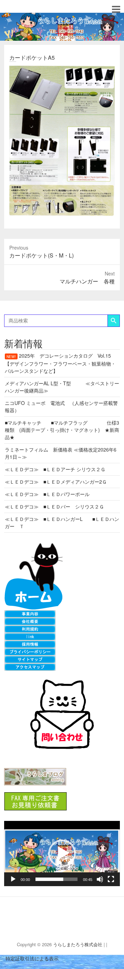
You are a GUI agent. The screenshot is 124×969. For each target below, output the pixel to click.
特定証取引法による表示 (29, 958)
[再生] (13, 879)
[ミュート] (99, 879)
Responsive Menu (116, 9)
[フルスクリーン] (110, 879)
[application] (62, 853)
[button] (62, 853)
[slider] (56, 879)
